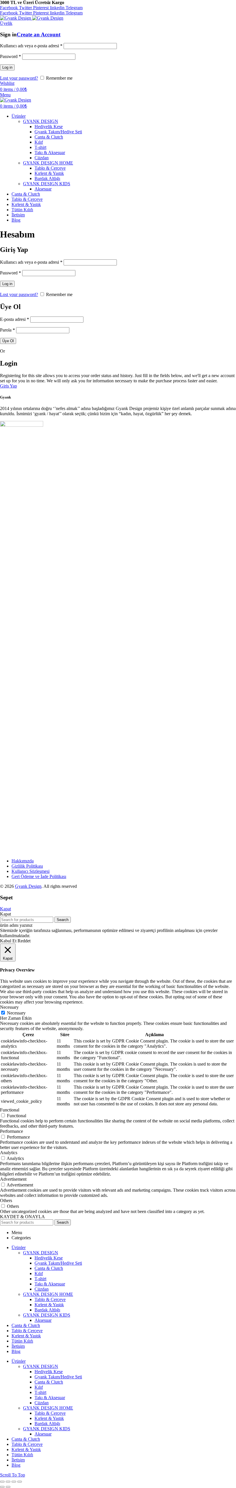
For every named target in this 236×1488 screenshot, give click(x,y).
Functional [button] (9, 1109)
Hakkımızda (23, 860)
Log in (7, 67)
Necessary (16, 1012)
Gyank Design (28, 886)
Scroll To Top (12, 1474)
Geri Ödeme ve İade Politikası (39, 876)
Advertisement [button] (13, 1179)
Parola (7, 329)
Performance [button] (11, 1131)
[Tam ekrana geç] (14, 1482)
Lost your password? (19, 78)
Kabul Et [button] (8, 940)
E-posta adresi (14, 319)
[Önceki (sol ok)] (2, 1487)
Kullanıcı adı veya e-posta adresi (31, 45)
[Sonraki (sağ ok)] (8, 1487)
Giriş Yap (8, 385)
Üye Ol (8, 341)
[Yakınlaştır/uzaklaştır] (19, 1482)
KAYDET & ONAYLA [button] (22, 1216)
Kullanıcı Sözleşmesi (31, 871)
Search (62, 920)
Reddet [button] (24, 940)
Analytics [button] (8, 1152)
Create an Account (38, 34)
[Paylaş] (8, 1482)
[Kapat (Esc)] (2, 1482)
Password (10, 56)
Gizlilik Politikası (27, 866)
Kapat (5, 908)
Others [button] (6, 1200)
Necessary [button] (9, 1007)
